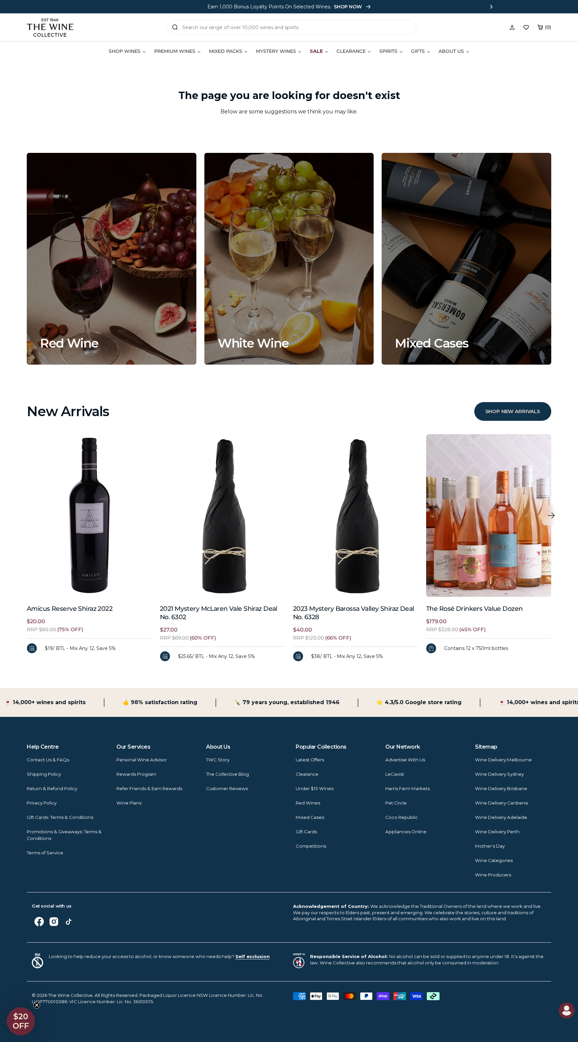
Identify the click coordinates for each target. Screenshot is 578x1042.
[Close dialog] (95, 430)
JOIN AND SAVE (354, 589)
